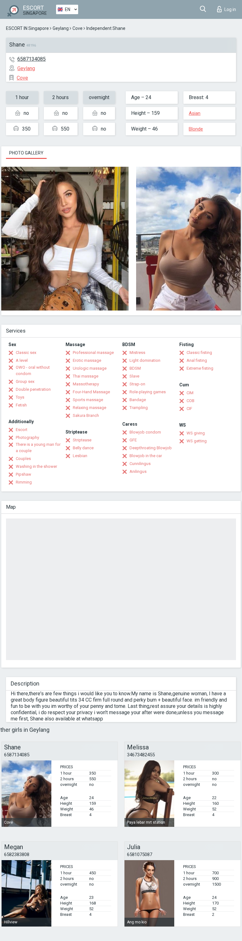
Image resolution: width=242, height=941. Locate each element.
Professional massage (93, 352)
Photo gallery (26, 152)
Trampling (139, 407)
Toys (20, 397)
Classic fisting (199, 352)
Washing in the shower (36, 466)
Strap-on (137, 384)
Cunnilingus (140, 463)
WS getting (197, 441)
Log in (230, 9)
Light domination (145, 360)
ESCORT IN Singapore (27, 28)
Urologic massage (90, 368)
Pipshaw (23, 474)
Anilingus (138, 471)
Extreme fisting (200, 368)
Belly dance (83, 447)
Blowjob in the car (146, 455)
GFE (133, 440)
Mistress (137, 352)
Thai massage (85, 376)
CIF (189, 408)
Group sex (25, 381)
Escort (21, 429)
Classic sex (26, 352)
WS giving (196, 433)
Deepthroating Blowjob (151, 447)
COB (190, 400)
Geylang (61, 28)
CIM (190, 392)
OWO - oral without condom (33, 370)
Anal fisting (197, 360)
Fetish (21, 405)
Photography (27, 437)
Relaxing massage (89, 407)
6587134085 (31, 59)
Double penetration (33, 389)
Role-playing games (148, 391)
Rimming (24, 482)
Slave (134, 376)
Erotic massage (87, 360)
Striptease (82, 440)
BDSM (135, 368)
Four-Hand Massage (91, 391)
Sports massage (88, 399)
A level (22, 360)
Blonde (196, 129)
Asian (194, 113)
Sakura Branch (86, 415)
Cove (77, 28)
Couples (23, 458)
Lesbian (80, 455)
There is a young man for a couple (38, 447)
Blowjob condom (145, 432)
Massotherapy (86, 384)
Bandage (138, 399)
